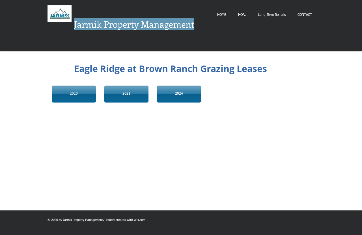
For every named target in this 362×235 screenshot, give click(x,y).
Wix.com (139, 219)
